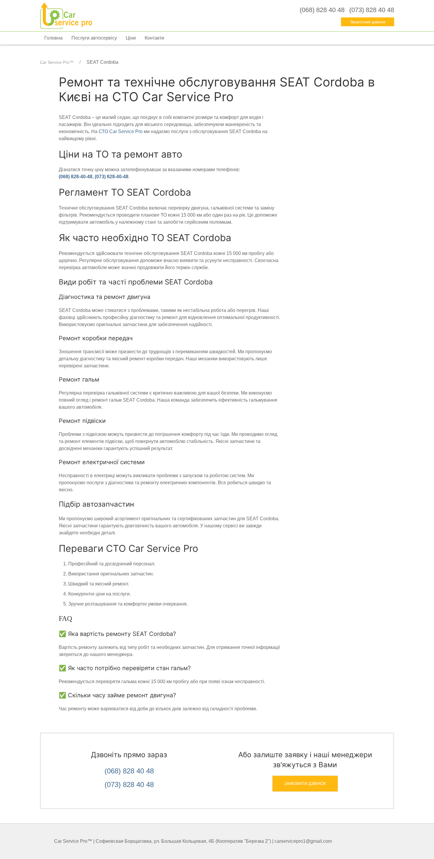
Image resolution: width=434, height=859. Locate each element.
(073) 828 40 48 (129, 784)
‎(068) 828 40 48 (322, 10)
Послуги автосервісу (94, 37)
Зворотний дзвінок (367, 21)
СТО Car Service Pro (121, 131)
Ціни (131, 37)
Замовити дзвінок (305, 783)
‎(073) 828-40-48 (111, 176)
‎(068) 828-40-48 (75, 176)
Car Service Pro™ (57, 62)
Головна (53, 37)
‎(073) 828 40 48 (371, 10)
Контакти (154, 37)
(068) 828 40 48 (129, 771)
